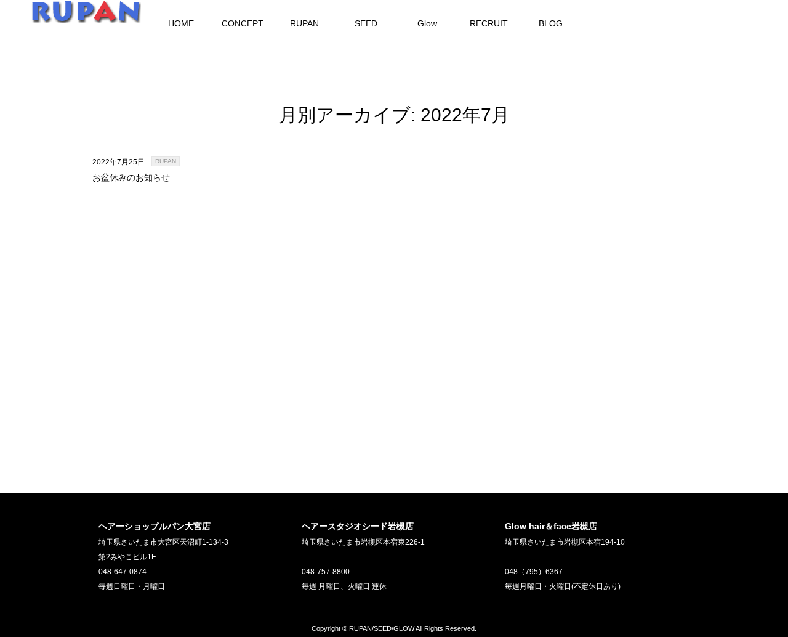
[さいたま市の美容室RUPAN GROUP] (86, 17)
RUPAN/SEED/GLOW (381, 628)
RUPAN (165, 161)
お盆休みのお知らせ (131, 177)
